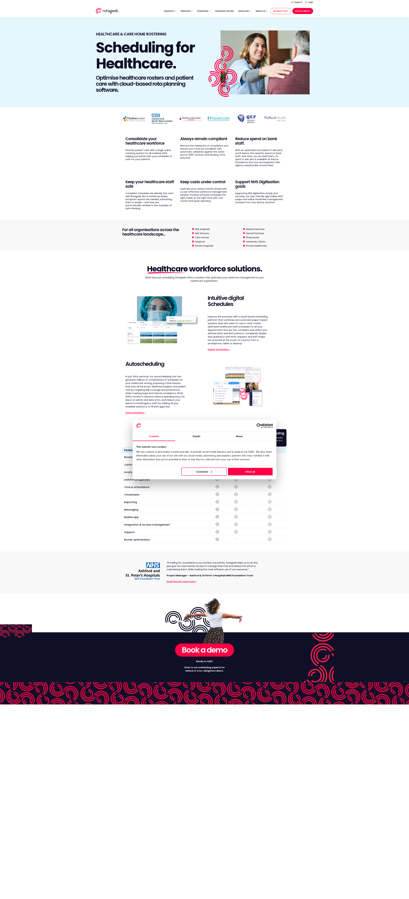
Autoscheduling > (135, 412)
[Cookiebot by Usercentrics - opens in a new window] (259, 425)
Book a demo (204, 650)
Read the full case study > (182, 581)
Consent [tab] (154, 436)
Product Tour (280, 10)
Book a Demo (302, 10)
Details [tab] (197, 436)
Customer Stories (224, 11)
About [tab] (239, 436)
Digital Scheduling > (219, 349)
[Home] (107, 11)
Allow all (250, 471)
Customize (202, 471)
